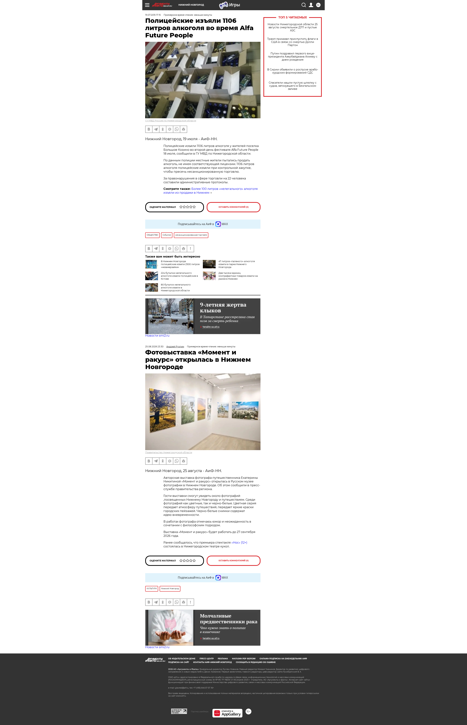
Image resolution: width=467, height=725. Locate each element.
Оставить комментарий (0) (234, 207)
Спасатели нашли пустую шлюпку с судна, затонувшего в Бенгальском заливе (293, 86)
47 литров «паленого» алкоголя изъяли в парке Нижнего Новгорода (237, 264)
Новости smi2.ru (157, 335)
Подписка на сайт (178, 662)
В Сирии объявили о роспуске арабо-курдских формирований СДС (292, 71)
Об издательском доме (181, 658)
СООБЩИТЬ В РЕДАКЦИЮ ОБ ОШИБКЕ (256, 662)
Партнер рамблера (199, 711)
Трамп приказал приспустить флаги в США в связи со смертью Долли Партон (292, 42)
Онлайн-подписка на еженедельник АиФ (283, 658)
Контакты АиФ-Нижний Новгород (212, 662)
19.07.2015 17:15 (153, 15)
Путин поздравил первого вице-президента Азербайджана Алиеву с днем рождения (292, 56)
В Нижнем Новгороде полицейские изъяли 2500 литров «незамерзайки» (180, 264)
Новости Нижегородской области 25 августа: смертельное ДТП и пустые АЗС (293, 27)
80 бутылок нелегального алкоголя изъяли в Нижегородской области (176, 287)
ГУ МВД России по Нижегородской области (170, 120)
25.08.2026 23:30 (154, 346)
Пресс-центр (207, 658)
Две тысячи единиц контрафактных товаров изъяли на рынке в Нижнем (238, 276)
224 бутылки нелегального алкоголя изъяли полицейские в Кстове (179, 276)
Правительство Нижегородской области (168, 452)
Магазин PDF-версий (243, 658)
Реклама (223, 658)
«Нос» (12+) (239, 542)
